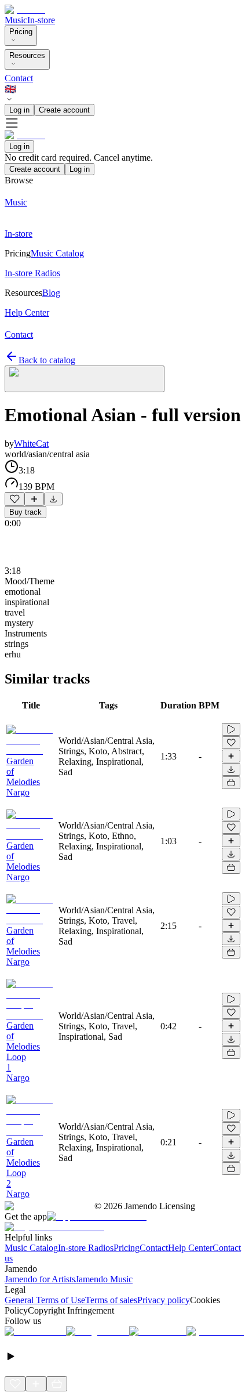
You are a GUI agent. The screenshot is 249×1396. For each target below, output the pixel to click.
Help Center (190, 1248)
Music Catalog (31, 1248)
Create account (64, 110)
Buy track (25, 512)
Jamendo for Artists (40, 1279)
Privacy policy (163, 1300)
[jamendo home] (25, 10)
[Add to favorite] (14, 499)
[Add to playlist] (34, 499)
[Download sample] (53, 499)
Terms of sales (111, 1300)
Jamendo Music (104, 1279)
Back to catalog (47, 360)
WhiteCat (31, 444)
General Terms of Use (45, 1300)
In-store (41, 20)
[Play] (84, 379)
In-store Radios (85, 1248)
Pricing (20, 31)
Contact (19, 78)
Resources (27, 55)
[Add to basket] (231, 782)
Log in (19, 110)
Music (16, 20)
